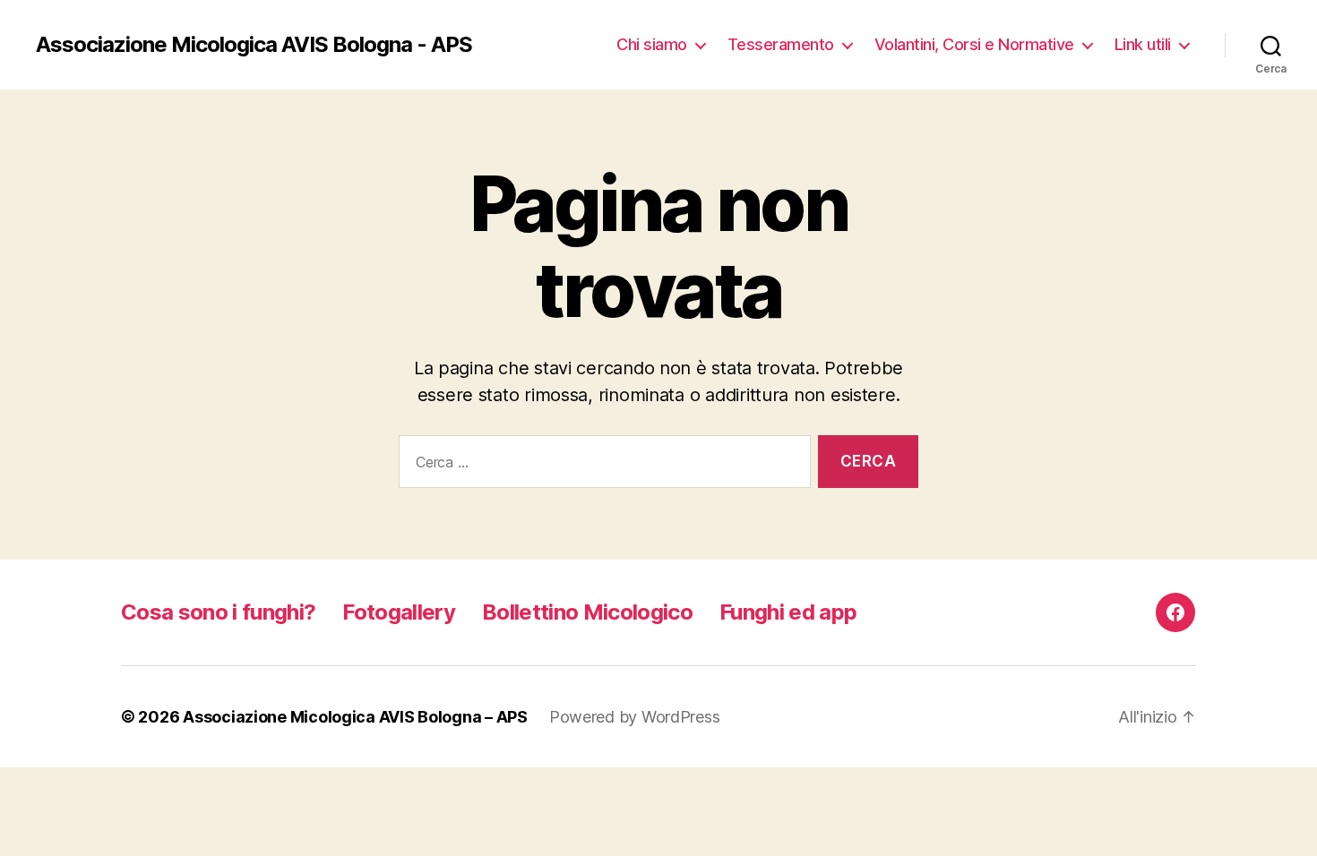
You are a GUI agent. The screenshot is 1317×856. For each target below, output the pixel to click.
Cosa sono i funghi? (218, 612)
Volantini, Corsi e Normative (974, 44)
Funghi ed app (787, 612)
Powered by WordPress (634, 716)
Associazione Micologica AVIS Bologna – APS (355, 716)
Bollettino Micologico (587, 612)
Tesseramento (780, 44)
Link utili (1143, 44)
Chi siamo (651, 44)
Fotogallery (398, 612)
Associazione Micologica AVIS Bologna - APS (254, 45)
